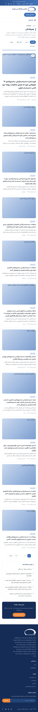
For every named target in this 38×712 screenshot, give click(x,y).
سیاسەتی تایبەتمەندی (31, 686)
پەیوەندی (33, 680)
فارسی (23, 4)
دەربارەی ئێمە (32, 677)
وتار (35, 665)
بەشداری (6, 700)
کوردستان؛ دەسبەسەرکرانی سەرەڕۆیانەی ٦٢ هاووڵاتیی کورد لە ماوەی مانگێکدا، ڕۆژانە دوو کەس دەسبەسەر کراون (19, 85)
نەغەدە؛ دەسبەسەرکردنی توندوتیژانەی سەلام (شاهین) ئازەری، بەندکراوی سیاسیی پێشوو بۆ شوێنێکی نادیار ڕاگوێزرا (19, 493)
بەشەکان (30, 20)
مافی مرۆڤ (19, 42)
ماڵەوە (34, 26)
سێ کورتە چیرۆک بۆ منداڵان (25, 569)
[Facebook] (6, 4)
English (19, 4)
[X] (11, 4)
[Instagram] (13, 4)
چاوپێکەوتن (33, 668)
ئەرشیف (34, 683)
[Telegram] (8, 4)
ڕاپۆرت (11, 42)
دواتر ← (10, 556)
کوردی (31, 4)
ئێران (26, 42)
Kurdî (27, 4)
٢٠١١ (16, 556)
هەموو (32, 42)
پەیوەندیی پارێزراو (19, 615)
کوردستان (32, 46)
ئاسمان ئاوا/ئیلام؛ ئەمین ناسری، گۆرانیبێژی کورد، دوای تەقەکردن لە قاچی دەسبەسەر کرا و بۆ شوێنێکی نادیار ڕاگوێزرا (19, 448)
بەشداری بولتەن (30, 15)
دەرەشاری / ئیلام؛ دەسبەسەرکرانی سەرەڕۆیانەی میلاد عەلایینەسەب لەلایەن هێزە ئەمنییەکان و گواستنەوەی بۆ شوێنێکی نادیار (19, 135)
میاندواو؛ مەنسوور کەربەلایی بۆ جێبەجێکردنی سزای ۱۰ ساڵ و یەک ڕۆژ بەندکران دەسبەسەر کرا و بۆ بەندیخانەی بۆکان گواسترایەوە (19, 181)
